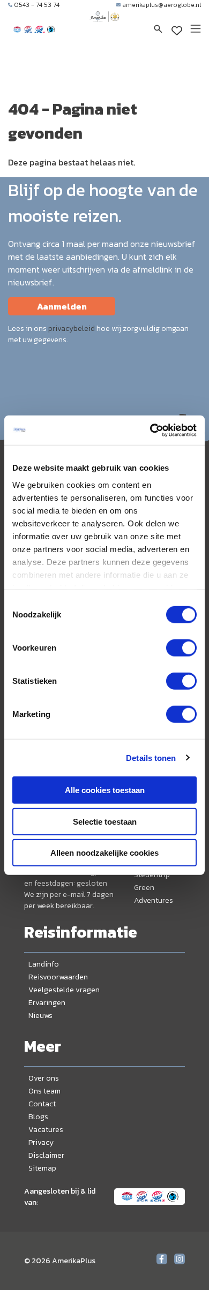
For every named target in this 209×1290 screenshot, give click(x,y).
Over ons (43, 1078)
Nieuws (40, 1015)
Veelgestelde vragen (64, 989)
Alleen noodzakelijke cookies (104, 852)
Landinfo (43, 964)
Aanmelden (62, 306)
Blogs (38, 1116)
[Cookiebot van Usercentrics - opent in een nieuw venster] (150, 430)
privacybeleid (71, 328)
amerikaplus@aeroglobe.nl (161, 5)
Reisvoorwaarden (58, 977)
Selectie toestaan (105, 821)
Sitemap (42, 1168)
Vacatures (45, 1129)
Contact (42, 1104)
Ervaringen (46, 1002)
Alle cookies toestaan (105, 790)
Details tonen (151, 757)
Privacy (41, 1142)
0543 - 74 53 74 (36, 5)
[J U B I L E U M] (104, 26)
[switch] (181, 648)
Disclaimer (46, 1155)
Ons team (44, 1091)
